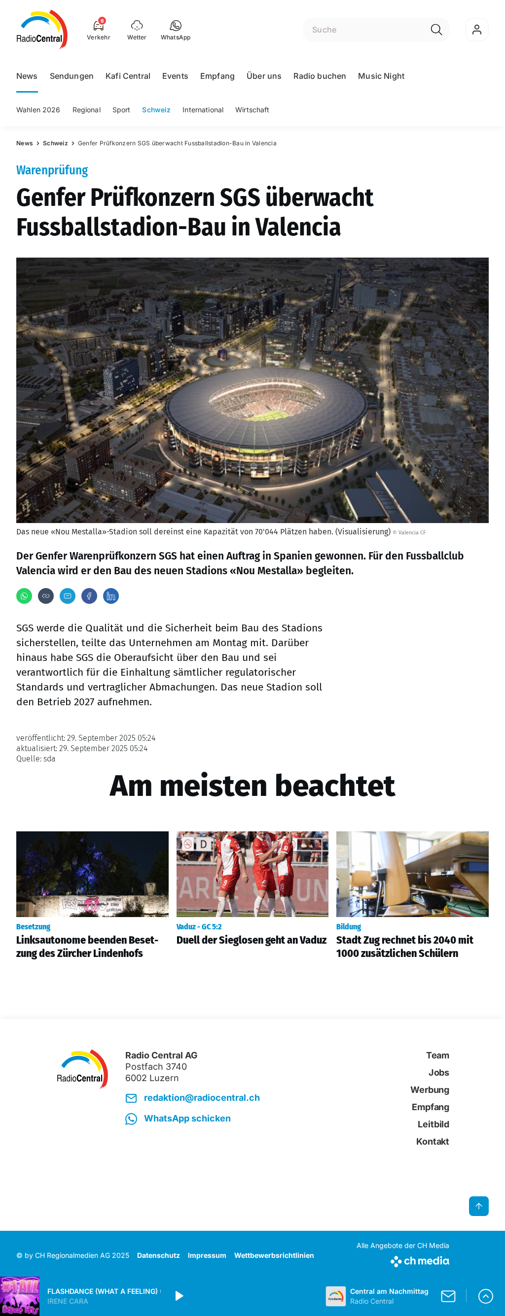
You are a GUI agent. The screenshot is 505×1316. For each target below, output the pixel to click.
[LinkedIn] (111, 596)
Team (437, 1055)
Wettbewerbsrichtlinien (274, 1255)
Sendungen (72, 76)
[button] (176, 29)
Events (175, 76)
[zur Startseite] (42, 29)
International (202, 109)
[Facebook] (89, 596)
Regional (86, 109)
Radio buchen (319, 76)
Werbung (429, 1090)
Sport (121, 109)
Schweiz (156, 109)
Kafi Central (128, 76)
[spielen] (178, 1296)
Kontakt (432, 1141)
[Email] (67, 596)
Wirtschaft (252, 109)
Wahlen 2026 (38, 109)
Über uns (264, 76)
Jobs (439, 1072)
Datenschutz (158, 1255)
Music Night (381, 76)
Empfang (217, 76)
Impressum (207, 1255)
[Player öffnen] (485, 1296)
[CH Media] (403, 1259)
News (27, 76)
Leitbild (433, 1124)
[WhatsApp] (24, 596)
